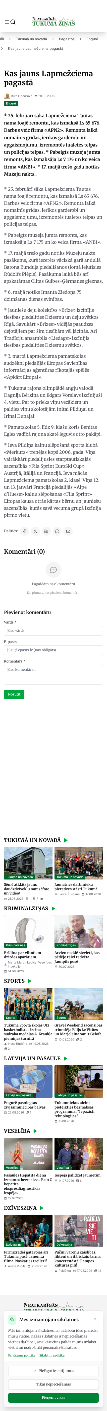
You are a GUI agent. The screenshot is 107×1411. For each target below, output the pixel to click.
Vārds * (10, 622)
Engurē (92, 39)
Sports (10, 1018)
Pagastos (67, 39)
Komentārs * (14, 661)
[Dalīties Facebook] (24, 531)
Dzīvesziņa (14, 1244)
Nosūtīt (14, 694)
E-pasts (10, 642)
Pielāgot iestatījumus (56, 1370)
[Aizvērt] (95, 1320)
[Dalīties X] (35, 531)
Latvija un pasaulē (18, 1095)
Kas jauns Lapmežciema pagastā (35, 48)
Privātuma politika (21, 1355)
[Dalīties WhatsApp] (57, 531)
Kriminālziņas (15, 945)
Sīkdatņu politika (51, 1355)
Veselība (12, 1168)
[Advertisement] (53, 768)
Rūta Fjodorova (21, 96)
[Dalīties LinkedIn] (46, 531)
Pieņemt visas (53, 1397)
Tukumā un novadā (31, 39)
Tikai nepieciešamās (53, 1384)
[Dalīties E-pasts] (68, 531)
